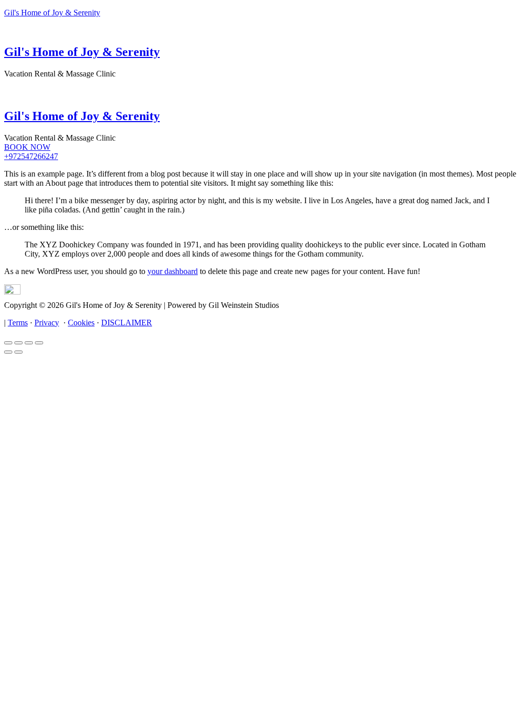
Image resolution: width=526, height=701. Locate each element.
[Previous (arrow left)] (8, 352)
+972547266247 (31, 156)
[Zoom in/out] (39, 342)
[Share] (18, 342)
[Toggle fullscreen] (29, 342)
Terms (18, 322)
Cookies (81, 322)
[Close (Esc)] (8, 342)
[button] (263, 84)
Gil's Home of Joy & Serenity (52, 12)
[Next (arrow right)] (18, 352)
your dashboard (172, 271)
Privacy (46, 322)
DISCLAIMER (126, 322)
